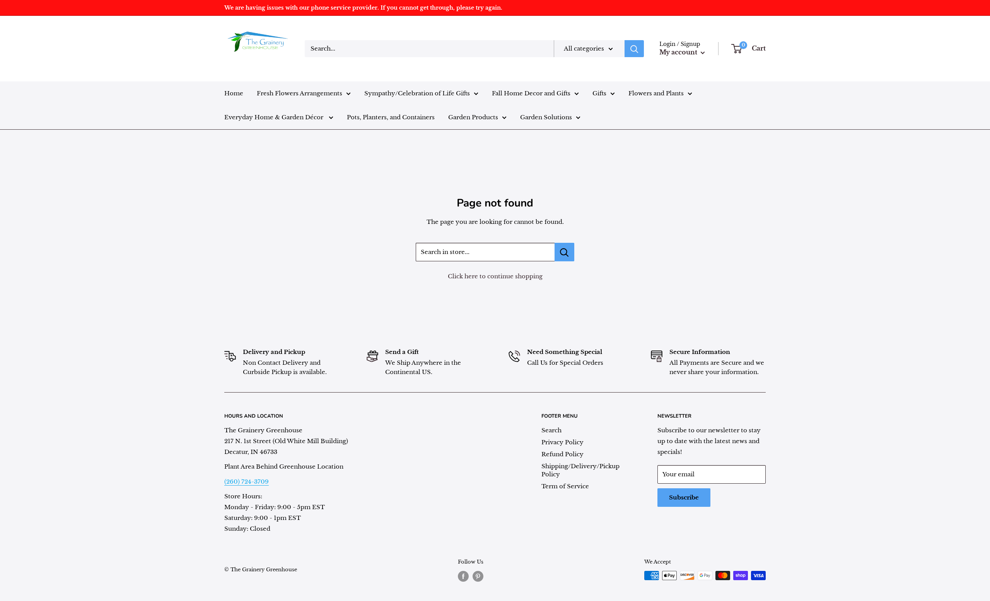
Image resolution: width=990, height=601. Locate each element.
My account (679, 52)
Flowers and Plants (656, 93)
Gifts (599, 93)
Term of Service (565, 486)
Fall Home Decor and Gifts (531, 93)
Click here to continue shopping (495, 276)
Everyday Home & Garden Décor (274, 117)
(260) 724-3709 (246, 481)
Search (551, 430)
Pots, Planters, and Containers (391, 117)
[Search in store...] (564, 252)
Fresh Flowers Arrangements (299, 93)
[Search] (634, 48)
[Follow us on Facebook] (463, 576)
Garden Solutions (546, 117)
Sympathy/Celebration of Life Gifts (417, 93)
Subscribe (684, 497)
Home (233, 93)
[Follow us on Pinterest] (478, 576)
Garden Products (473, 117)
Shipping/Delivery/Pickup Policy (580, 470)
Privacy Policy (562, 442)
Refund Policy (562, 454)
